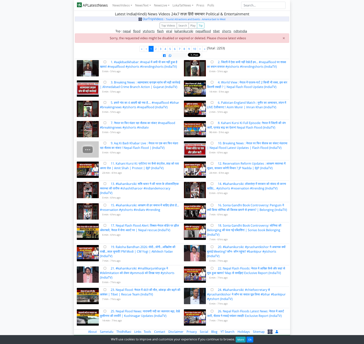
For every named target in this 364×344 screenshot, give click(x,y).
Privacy (192, 332)
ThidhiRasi (123, 332)
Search (182, 25)
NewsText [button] (142, 5)
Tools (147, 332)
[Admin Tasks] (276, 332)
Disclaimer (176, 332)
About (92, 332)
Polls (210, 5)
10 (194, 49)
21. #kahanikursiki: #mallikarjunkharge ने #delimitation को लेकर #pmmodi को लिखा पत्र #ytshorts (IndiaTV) (137, 273)
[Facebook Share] (164, 55)
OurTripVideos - (184, 19)
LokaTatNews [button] (182, 5)
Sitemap (259, 332)
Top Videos (168, 25)
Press (200, 5)
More (240, 339)
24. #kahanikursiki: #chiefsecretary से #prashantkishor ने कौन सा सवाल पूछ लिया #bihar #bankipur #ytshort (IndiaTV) (246, 294)
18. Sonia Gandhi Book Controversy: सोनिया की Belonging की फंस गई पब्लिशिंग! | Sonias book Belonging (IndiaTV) (244, 230)
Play (192, 25)
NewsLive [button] (160, 5)
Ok (250, 339)
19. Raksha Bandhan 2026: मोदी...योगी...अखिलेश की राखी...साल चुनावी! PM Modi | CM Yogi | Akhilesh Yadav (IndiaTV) (137, 251)
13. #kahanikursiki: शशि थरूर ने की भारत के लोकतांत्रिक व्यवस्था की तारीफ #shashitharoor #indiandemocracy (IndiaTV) (139, 188)
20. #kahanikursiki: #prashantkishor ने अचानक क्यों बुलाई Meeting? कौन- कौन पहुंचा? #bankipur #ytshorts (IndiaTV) (246, 251)
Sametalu (106, 332)
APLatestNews (95, 5)
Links (137, 332)
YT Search (227, 332)
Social (204, 332)
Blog (214, 332)
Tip (201, 25)
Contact (159, 332)
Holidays (244, 332)
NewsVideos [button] (121, 5)
